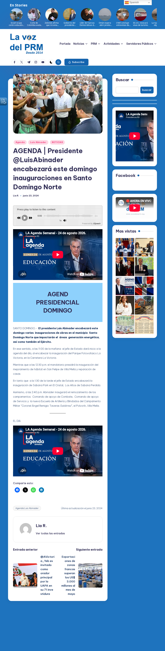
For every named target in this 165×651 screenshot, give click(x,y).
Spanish (134, 2)
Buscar (122, 79)
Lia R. (41, 525)
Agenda (20, 142)
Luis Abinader (38, 142)
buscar (147, 90)
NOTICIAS (57, 142)
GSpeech (96, 223)
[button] (76, 62)
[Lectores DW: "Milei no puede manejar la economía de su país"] (125, 324)
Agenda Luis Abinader (27, 508)
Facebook (126, 175)
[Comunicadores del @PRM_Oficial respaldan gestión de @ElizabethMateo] (125, 305)
